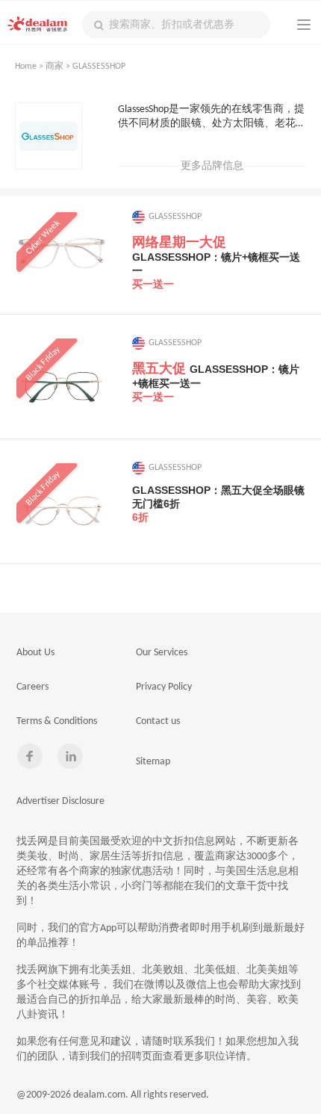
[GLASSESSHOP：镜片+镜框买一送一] (62, 258)
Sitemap (153, 761)
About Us (35, 652)
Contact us (158, 721)
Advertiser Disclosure (60, 801)
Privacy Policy (164, 687)
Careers (32, 687)
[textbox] (176, 24)
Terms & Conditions (56, 721)
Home (26, 66)
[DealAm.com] (37, 23)
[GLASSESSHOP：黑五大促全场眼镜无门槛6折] (62, 509)
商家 (54, 66)
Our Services (161, 652)
